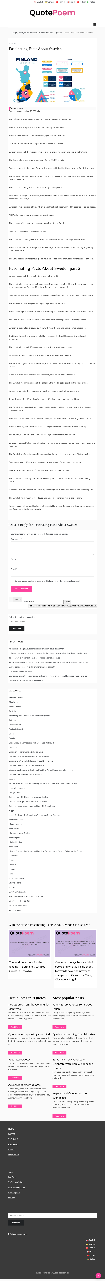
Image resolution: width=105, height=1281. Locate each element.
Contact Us (13, 1144)
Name (14, 559)
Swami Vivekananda (17, 892)
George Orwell (15, 793)
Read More (15, 1027)
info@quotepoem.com (17, 1234)
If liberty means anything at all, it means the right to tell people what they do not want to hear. (48, 653)
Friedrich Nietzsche (17, 788)
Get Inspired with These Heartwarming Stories (28, 797)
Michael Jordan (15, 842)
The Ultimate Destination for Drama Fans (26, 896)
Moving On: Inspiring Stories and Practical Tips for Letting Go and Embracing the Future (45, 851)
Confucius (13, 747)
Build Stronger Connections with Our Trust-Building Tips (32, 743)
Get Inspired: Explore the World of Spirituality (28, 802)
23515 (25, 602)
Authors (12, 720)
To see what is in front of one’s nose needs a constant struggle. (35, 658)
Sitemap (11, 1198)
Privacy (11, 1150)
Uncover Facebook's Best (19, 901)
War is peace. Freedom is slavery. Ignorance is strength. (32, 667)
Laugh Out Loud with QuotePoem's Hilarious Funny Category (34, 815)
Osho (11, 860)
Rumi (11, 874)
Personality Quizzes (16, 1187)
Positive (12, 865)
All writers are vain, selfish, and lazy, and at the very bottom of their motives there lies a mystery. (49, 662)
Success (12, 887)
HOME (11, 1129)
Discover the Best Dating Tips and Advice (26, 765)
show (21, 108)
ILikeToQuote (14, 1193)
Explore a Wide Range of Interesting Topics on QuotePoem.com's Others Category (43, 783)
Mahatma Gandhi (16, 820)
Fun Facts (12, 1177)
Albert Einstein (15, 707)
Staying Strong (15, 883)
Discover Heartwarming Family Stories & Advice (29, 756)
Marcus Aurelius (15, 824)
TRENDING (13, 1139)
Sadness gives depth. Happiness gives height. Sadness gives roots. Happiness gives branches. (48, 676)
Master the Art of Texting (19, 833)
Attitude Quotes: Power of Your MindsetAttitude (29, 716)
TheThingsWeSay (15, 1182)
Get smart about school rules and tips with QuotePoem (32, 806)
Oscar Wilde (14, 856)
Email (14, 569)
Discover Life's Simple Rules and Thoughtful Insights (31, 761)
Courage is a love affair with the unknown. (27, 680)
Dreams (12, 779)
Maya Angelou (15, 838)
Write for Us (13, 1155)
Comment (15, 539)
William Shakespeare (18, 906)
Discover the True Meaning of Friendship (26, 774)
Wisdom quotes (15, 910)
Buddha (12, 738)
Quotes (13, 43)
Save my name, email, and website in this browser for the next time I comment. (48, 581)
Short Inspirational (16, 878)
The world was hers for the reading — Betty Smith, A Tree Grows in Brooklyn (27, 966)
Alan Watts (13, 702)
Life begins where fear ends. (21, 671)
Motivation (13, 847)
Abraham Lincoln (16, 698)
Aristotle (12, 711)
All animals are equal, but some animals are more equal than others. (37, 649)
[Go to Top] (98, 1275)
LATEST (11, 1134)
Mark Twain (14, 829)
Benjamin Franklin (16, 729)
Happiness (13, 811)
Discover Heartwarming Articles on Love (26, 752)
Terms (10, 1172)
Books (11, 734)
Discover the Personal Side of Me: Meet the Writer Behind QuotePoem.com (41, 770)
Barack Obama (15, 725)
